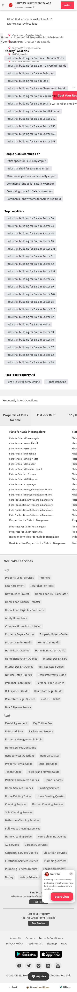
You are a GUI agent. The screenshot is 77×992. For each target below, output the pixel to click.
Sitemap (52, 943)
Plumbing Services (55, 861)
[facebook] (19, 965)
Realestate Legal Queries (20, 699)
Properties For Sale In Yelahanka (26, 531)
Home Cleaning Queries (52, 836)
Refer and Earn (14, 731)
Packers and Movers (41, 731)
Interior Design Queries (19, 666)
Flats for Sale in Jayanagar (22, 484)
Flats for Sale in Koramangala (24, 438)
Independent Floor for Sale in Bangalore (34, 537)
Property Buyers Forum (19, 634)
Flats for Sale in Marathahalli (23, 443)
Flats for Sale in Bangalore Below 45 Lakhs (30, 489)
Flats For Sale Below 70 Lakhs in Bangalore (31, 504)
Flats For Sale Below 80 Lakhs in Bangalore (31, 509)
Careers (30, 938)
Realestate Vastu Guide (52, 675)
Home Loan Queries (17, 650)
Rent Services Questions (19, 755)
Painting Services (49, 788)
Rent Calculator (49, 755)
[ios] (51, 954)
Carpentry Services (36, 845)
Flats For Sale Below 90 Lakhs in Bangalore (31, 515)
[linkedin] (48, 965)
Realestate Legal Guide (48, 691)
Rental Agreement (16, 723)
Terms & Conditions (51, 938)
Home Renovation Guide (50, 650)
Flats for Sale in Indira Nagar (23, 458)
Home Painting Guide (18, 796)
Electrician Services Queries (21, 861)
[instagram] (38, 965)
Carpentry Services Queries (21, 853)
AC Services (12, 845)
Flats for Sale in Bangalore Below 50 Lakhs (30, 494)
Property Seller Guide (18, 642)
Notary (9, 877)
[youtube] (58, 965)
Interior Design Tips (55, 658)
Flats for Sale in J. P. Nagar (22, 474)
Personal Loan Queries (50, 683)
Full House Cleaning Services (22, 828)
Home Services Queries (19, 788)
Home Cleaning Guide (18, 836)
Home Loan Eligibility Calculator (24, 610)
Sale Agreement (14, 585)
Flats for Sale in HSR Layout (23, 448)
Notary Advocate (30, 877)
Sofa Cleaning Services (18, 812)
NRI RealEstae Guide (51, 666)
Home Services (54, 780)
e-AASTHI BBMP (50, 699)
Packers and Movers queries (22, 780)
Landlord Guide (47, 764)
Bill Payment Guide (16, 691)
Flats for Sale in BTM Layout (23, 479)
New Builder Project (17, 594)
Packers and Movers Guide (43, 772)
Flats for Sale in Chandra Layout (25, 468)
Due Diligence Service (18, 707)
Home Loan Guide (48, 642)
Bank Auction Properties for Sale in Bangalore (37, 543)
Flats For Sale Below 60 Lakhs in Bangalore (31, 499)
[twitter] (29, 965)
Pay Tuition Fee (42, 723)
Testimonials (35, 943)
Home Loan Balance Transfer (22, 602)
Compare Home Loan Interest (23, 626)
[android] (26, 954)
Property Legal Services (19, 578)
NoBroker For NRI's (42, 585)
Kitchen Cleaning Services (47, 804)
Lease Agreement (53, 869)
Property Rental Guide (18, 764)
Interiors (45, 578)
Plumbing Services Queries (21, 869)
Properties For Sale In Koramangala (27, 526)
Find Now (38, 901)
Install (67, 5)
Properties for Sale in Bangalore (28, 520)
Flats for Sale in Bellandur (22, 463)
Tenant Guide (13, 772)
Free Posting (38, 923)
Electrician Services (55, 853)
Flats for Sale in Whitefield (22, 453)
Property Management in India (23, 739)
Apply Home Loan (16, 618)
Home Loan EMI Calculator (51, 594)
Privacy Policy (14, 943)
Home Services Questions (20, 747)
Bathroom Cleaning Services (22, 820)
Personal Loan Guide (18, 683)
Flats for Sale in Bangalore (27, 432)
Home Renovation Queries (21, 658)
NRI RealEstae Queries (18, 675)
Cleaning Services (15, 804)
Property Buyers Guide (54, 634)
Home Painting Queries (50, 796)
